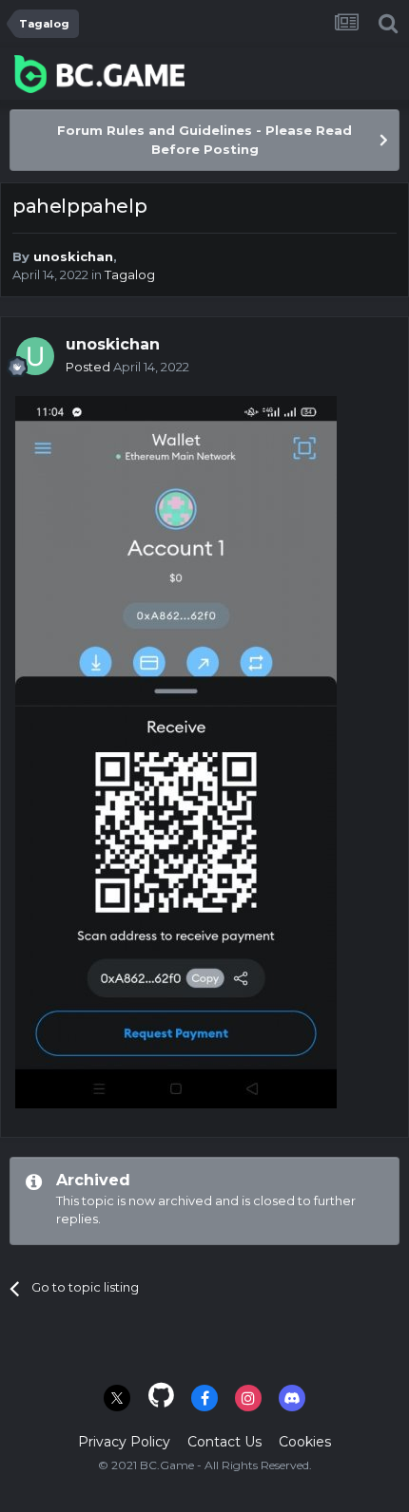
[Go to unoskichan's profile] (35, 356)
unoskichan (73, 256)
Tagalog (130, 274)
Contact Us (224, 1441)
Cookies (305, 1441)
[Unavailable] (176, 750)
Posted (127, 366)
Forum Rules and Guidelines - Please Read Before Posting (204, 140)
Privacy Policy (124, 1441)
